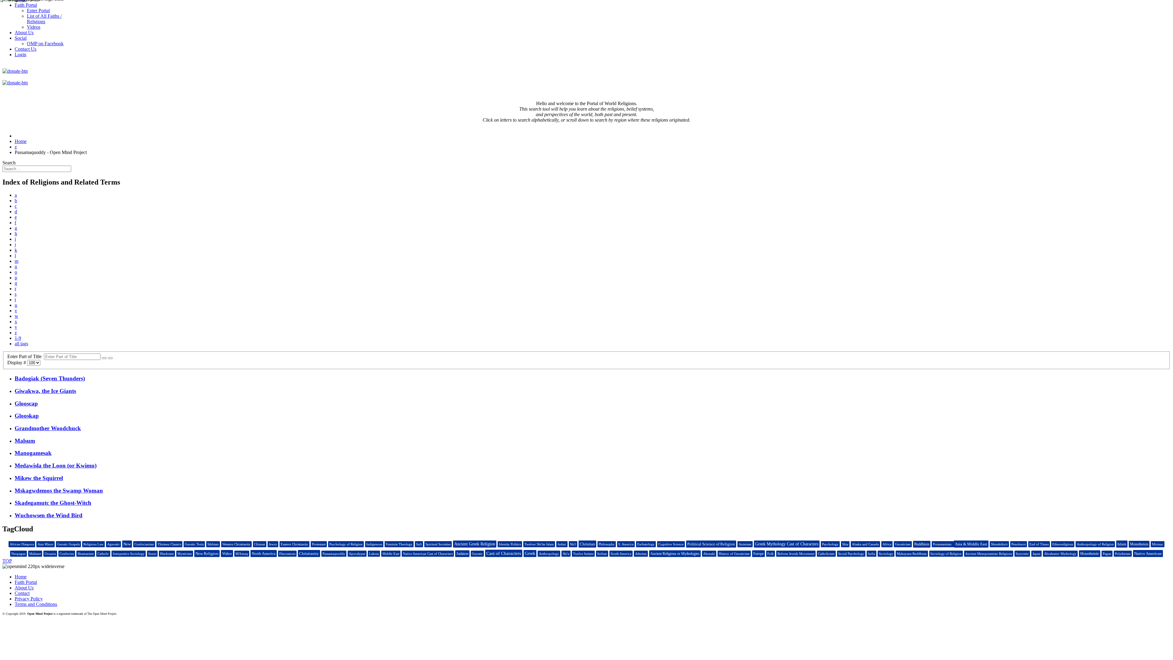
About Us (24, 587)
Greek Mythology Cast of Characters (786, 544)
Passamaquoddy (334, 554)
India (871, 554)
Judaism (462, 554)
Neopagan (18, 554)
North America (264, 553)
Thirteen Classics (169, 544)
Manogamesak (33, 453)
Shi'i (573, 544)
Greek (530, 553)
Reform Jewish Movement (795, 554)
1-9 (18, 338)
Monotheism (1139, 544)
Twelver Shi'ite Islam (539, 544)
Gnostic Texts (194, 544)
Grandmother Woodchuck (48, 428)
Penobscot (1018, 544)
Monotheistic (1089, 554)
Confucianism (144, 544)
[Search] (104, 358)
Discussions (287, 554)
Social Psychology (851, 554)
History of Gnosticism (734, 554)
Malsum (25, 441)
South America (621, 554)
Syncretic (1022, 554)
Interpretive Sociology (128, 554)
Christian (587, 544)
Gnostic (477, 554)
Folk (770, 554)
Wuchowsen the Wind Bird (48, 515)
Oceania (50, 554)
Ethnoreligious (1062, 544)
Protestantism (942, 544)
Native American (1148, 553)
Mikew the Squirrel (39, 478)
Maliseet (35, 554)
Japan (1036, 554)
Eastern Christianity (294, 544)
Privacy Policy (29, 598)
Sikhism (213, 544)
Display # (17, 362)
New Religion (207, 553)
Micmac (1157, 544)
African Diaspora (22, 544)
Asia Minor (45, 544)
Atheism (641, 554)
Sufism (602, 554)
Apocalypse (357, 554)
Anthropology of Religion (1095, 544)
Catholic (103, 554)
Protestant (319, 544)
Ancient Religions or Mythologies (675, 554)
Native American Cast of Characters (428, 554)
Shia (845, 544)
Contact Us (25, 49)
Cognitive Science (671, 544)
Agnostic (113, 544)
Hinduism (167, 554)
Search (9, 162)
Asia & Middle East (971, 544)
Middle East (390, 554)
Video (227, 553)
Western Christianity (236, 544)
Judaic (561, 544)
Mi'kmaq (242, 554)
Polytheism (1123, 554)
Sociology (886, 554)
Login (20, 54)
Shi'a (566, 554)
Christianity (309, 553)
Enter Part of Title (25, 356)
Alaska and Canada (865, 544)
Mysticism (184, 554)
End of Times (1039, 544)
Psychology (830, 544)
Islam (1121, 544)
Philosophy (607, 544)
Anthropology (549, 554)
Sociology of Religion (946, 554)
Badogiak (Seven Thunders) (50, 378)
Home (21, 576)
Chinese (259, 544)
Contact (22, 593)
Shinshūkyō (999, 544)
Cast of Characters (503, 553)
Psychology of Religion (346, 544)
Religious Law (93, 544)
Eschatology (646, 544)
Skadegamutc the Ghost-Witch (53, 503)
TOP (7, 560)
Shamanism (86, 554)
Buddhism (921, 544)
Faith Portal (26, 582)
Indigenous (374, 544)
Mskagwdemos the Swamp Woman (59, 490)
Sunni (152, 554)
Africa (886, 544)
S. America (626, 544)
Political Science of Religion (711, 544)
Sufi (419, 544)
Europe (758, 554)
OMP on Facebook (45, 43)
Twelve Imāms (583, 554)
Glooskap (27, 416)
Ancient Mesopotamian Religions (988, 554)
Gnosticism (903, 544)
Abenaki (709, 554)
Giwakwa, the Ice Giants (45, 391)
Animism (745, 544)
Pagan (1107, 554)
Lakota (374, 554)
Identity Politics (510, 544)
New (127, 544)
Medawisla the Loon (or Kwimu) (56, 465)
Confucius (67, 554)
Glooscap (26, 403)
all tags (21, 343)
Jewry (273, 544)
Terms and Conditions (36, 604)
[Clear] (110, 358)
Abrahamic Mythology (1060, 554)
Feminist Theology (399, 544)
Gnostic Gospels (68, 544)
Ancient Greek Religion (474, 544)
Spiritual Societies (438, 544)
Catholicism (826, 554)
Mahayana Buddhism (912, 554)
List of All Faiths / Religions (44, 18)
